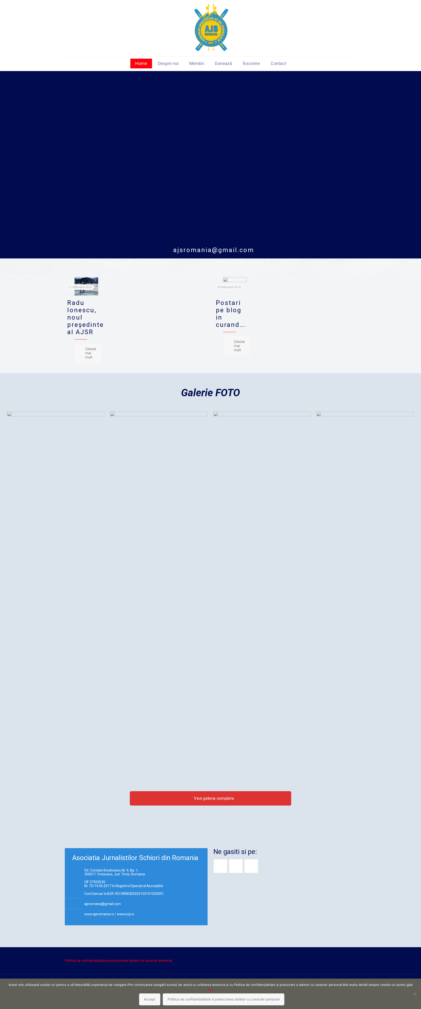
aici (210, 989)
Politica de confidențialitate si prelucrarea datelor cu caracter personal (223, 999)
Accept (149, 999)
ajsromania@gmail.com (213, 250)
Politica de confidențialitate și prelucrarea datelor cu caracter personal (118, 961)
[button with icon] (220, 866)
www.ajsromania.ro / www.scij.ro (109, 914)
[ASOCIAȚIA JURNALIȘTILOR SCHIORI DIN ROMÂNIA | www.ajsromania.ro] (210, 28)
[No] (414, 993)
